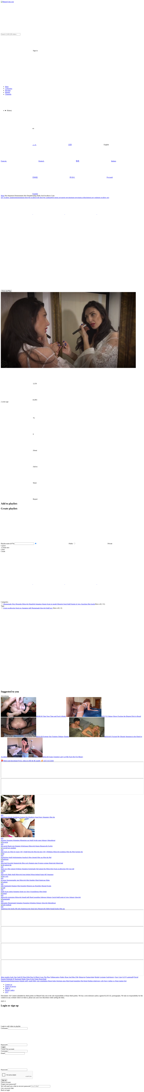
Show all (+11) (100, 604)
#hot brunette (21, 886)
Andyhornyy (110, 977)
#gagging (26, 903)
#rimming (16, 840)
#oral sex (19, 608)
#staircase (42, 880)
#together (37, 886)
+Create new (5, 547)
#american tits (25, 909)
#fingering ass (24, 840)
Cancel (3, 546)
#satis (42, 874)
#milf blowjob (28, 852)
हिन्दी (77, 161)
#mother (32, 880)
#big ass (40, 857)
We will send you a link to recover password (15, 1086)
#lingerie (60, 604)
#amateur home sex (19, 891)
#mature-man (33, 863)
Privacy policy (10, 990)
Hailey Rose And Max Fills (69, 977)
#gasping (9, 840)
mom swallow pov (103, 197)
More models (5, 977)
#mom (44, 604)
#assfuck (25, 857)
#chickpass (24, 846)
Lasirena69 (130, 977)
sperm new (65, 197)
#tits (27, 880)
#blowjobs (49, 869)
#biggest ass (30, 886)
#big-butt (4, 863)
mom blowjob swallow (28, 197)
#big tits (52, 817)
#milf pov (49, 608)
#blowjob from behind (22, 874)
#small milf (25, 897)
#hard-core (11, 846)
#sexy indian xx (109, 981)
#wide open (37, 840)
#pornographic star (12, 880)
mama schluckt (83, 197)
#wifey (50, 846)
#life (2, 886)
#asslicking (4, 857)
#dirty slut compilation (40, 981)
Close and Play (6, 291)
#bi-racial (4, 846)
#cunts (48, 886)
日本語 (35, 177)
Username (4, 1028)
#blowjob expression (8, 897)
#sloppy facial (51, 897)
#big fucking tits (77, 852)
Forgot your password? (8, 1084)
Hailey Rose (26, 979)
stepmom (18, 197)
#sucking (84, 604)
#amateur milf (27, 608)
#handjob (31, 604)
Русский (110, 177)
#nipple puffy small (26, 981)
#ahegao (43, 897)
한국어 (72, 177)
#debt (48, 909)
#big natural (11, 869)
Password (4, 1045)
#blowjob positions (59, 852)
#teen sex (4, 869)
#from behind (35, 874)
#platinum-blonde (7, 817)
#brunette (18, 604)
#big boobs (91, 604)
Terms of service (10, 986)
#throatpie (4, 903)
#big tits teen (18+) (39, 852)
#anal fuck (34, 909)
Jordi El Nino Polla (23, 977)
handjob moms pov (54, 197)
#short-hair (59, 863)
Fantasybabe (90, 977)
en (33, 128)
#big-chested (32, 857)
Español (35, 194)
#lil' (45, 874)
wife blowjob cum (42, 197)
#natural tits (24, 817)
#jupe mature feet (121, 981)
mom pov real (92, 197)
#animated (7, 886)
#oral (65, 604)
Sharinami (17, 979)
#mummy (45, 817)
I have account (6, 1082)
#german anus (61, 981)
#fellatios (49, 852)
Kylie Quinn (34, 979)
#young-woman (43, 863)
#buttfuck (31, 817)
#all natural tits (41, 869)
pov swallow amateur (8, 197)
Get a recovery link (7, 1088)
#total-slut (51, 863)
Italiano (113, 161)
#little (9, 874)
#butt (37, 880)
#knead (43, 886)
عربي (34, 145)
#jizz (13, 604)
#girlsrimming (17, 857)
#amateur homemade (28, 869)
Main (2, 196)
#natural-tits (17, 863)
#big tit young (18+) (17, 852)
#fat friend (84, 981)
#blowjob (25, 604)
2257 (6, 992)
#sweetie (10, 863)
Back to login (5, 1090)
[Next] (2, 759)
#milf (69, 604)
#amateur (38, 604)
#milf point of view (62, 897)
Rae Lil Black (35, 977)
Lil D (124, 977)
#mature (17, 846)
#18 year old (69, 869)
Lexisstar (103, 977)
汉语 (70, 145)
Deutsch (41, 161)
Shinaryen (82, 977)
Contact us (8, 984)
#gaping (3, 840)
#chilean (18, 869)
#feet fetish (43, 891)
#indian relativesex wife (96, 981)
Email (3, 1053)
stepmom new (73, 197)
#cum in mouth (51, 604)
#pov (40, 817)
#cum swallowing (9, 608)
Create (3, 551)
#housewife (44, 846)
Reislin (97, 977)
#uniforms (16, 817)
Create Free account (7, 1049)
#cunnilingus (34, 891)
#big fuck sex (5, 852)
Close (3, 549)
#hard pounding (34, 897)
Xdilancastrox (55, 977)
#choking (32, 903)
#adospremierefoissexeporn (10, 981)
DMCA (7, 988)
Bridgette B (10, 979)
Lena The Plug (45, 977)
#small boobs (54, 909)
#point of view (76, 604)
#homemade (7, 604)
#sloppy (44, 840)
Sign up (4, 1080)
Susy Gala (118, 977)
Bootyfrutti (42, 979)
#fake (48, 880)
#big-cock (24, 863)
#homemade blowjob (39, 608)
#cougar (3, 880)
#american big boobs (8, 909)
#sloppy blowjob (75, 897)
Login (3, 1047)
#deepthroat (51, 840)
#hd (49, 857)
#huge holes (52, 981)
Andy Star (13, 977)
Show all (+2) (57, 608)
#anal (37, 817)
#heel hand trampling (73, 981)
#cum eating (8, 891)
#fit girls (18, 909)
